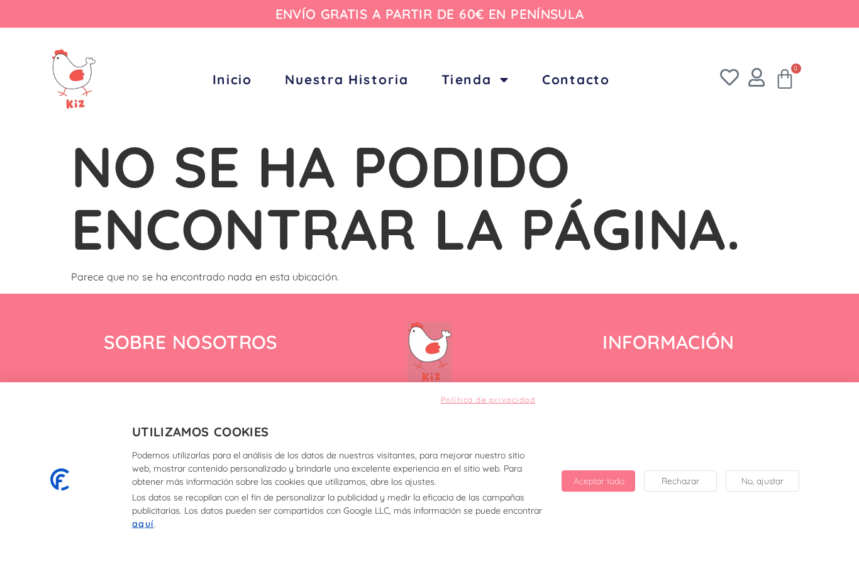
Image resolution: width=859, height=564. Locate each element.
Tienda (466, 79)
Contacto (576, 79)
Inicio (232, 79)
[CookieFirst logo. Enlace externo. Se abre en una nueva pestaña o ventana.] (59, 479)
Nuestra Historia (347, 79)
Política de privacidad (488, 399)
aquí (143, 523)
